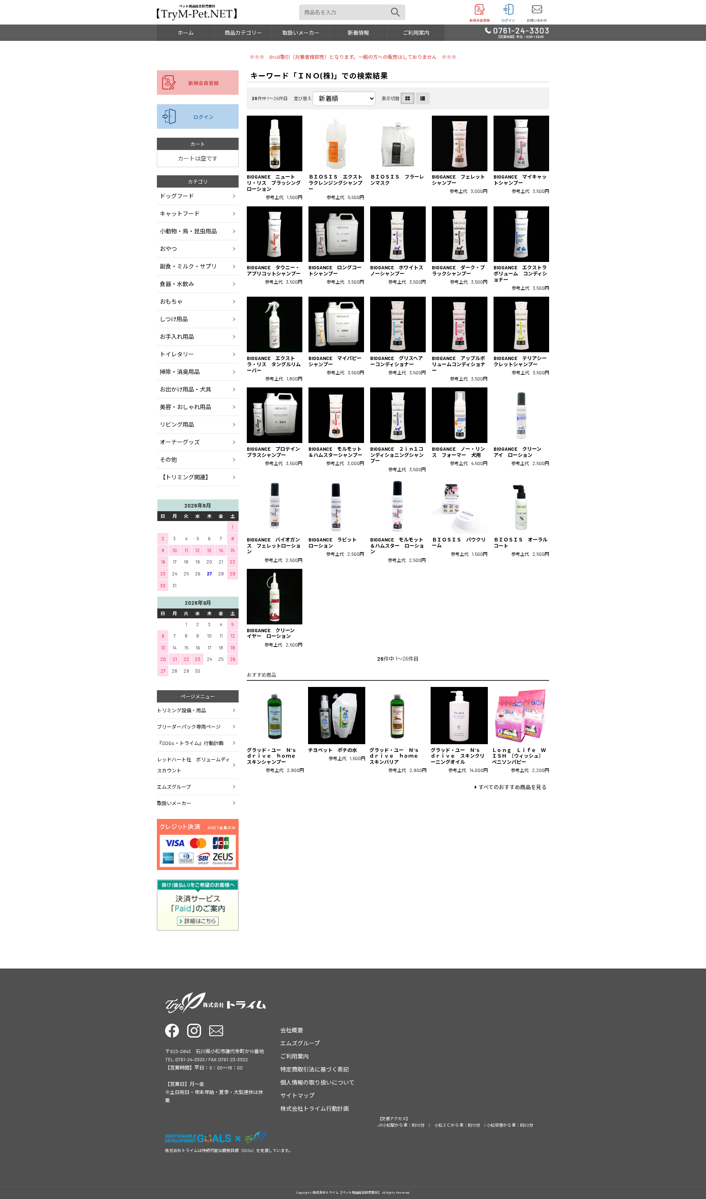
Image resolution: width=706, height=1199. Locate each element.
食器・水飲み (177, 283)
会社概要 (291, 1030)
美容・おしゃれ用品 (185, 406)
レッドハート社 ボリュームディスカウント (193, 764)
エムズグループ (174, 787)
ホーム (186, 32)
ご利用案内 (416, 32)
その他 (168, 459)
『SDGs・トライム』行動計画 (190, 743)
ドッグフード (177, 195)
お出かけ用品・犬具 (185, 389)
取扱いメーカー (300, 32)
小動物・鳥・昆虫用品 (188, 231)
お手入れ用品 (177, 336)
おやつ (168, 248)
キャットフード (180, 213)
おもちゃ (171, 301)
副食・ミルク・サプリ (188, 266)
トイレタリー (177, 354)
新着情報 (358, 32)
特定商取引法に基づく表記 (314, 1069)
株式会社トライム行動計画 (314, 1108)
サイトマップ (297, 1095)
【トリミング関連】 (185, 477)
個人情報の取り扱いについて (317, 1082)
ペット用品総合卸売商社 (197, 6)
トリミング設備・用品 (181, 710)
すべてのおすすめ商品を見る (512, 787)
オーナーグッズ (180, 441)
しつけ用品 (174, 318)
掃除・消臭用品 (180, 371)
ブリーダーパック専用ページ (189, 726)
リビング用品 (177, 424)
